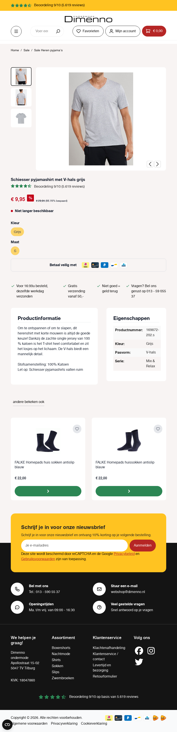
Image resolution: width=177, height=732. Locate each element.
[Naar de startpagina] (88, 19)
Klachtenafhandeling (109, 648)
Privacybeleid (124, 554)
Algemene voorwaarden (29, 723)
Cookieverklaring (94, 723)
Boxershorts (61, 648)
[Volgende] (157, 164)
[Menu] (16, 31)
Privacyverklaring (64, 723)
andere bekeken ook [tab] (28, 402)
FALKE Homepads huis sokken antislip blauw (44, 465)
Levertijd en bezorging (102, 668)
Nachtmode (61, 654)
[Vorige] (150, 164)
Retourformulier (105, 676)
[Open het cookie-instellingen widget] (7, 724)
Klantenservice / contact (105, 656)
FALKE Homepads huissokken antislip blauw (125, 465)
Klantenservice (107, 637)
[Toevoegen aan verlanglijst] (77, 429)
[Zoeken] (58, 31)
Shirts (56, 660)
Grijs (19, 232)
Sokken (57, 666)
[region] (88, 119)
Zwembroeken (63, 678)
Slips (55, 672)
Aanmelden (143, 545)
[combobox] (41, 31)
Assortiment (63, 637)
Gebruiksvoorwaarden (38, 559)
